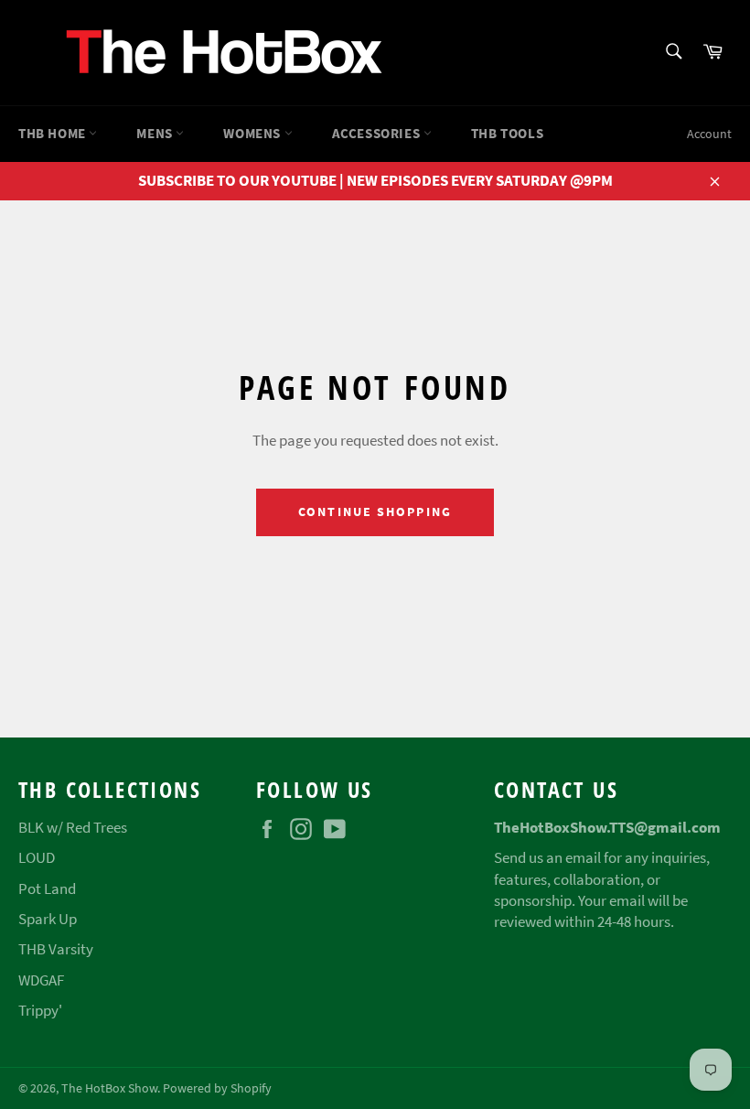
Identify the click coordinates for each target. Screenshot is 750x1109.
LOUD (36, 857)
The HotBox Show (109, 1088)
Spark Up (47, 919)
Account (709, 133)
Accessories (377, 133)
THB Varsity (55, 949)
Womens (253, 133)
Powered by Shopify (217, 1088)
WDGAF (41, 980)
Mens (156, 133)
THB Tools (507, 133)
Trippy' (40, 1010)
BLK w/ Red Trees (72, 827)
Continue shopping (375, 511)
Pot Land (47, 888)
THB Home (53, 133)
